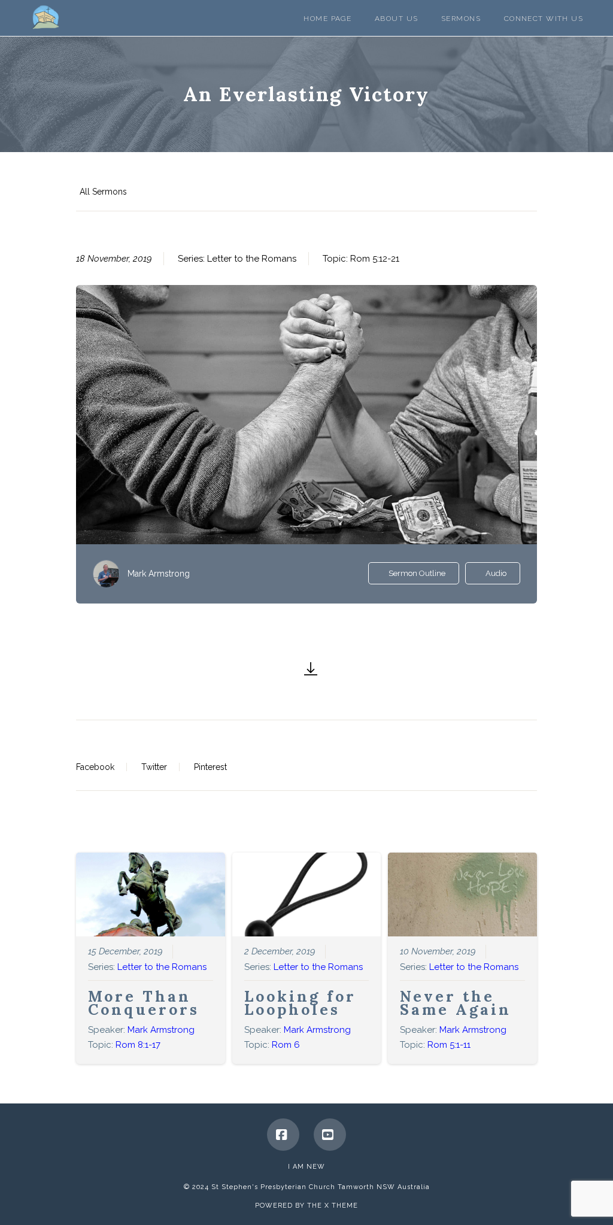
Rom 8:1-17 (138, 1044)
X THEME (341, 1205)
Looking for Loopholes (300, 1003)
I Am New (306, 1167)
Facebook (95, 767)
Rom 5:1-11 (449, 1044)
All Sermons (103, 191)
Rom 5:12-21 (374, 258)
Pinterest (210, 767)
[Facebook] (283, 1134)
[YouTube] (330, 1134)
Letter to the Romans (251, 258)
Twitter (154, 767)
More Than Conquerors (143, 1003)
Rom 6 (286, 1044)
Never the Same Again (455, 1003)
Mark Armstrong (159, 573)
